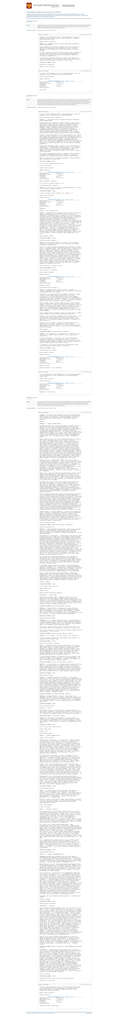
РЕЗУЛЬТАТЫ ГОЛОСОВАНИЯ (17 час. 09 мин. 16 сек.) (61, 383)
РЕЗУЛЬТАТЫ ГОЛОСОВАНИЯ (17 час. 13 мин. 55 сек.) (61, 81)
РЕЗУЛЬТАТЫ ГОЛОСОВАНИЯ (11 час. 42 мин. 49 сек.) (61, 276)
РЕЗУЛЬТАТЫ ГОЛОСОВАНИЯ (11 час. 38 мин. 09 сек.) (61, 172)
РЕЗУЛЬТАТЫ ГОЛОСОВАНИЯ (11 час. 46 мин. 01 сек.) (61, 356)
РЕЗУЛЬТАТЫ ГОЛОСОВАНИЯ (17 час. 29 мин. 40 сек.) (61, 996)
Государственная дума (51, 6)
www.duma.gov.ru (88, 1013)
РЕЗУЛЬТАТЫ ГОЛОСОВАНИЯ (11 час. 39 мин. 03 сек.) (61, 199)
